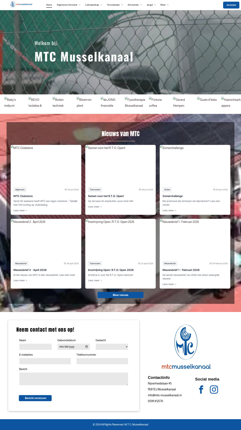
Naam (22, 340)
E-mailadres (26, 354)
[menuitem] (49, 5)
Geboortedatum (66, 340)
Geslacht (101, 340)
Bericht (23, 369)
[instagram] (214, 390)
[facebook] (201, 390)
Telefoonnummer (86, 354)
